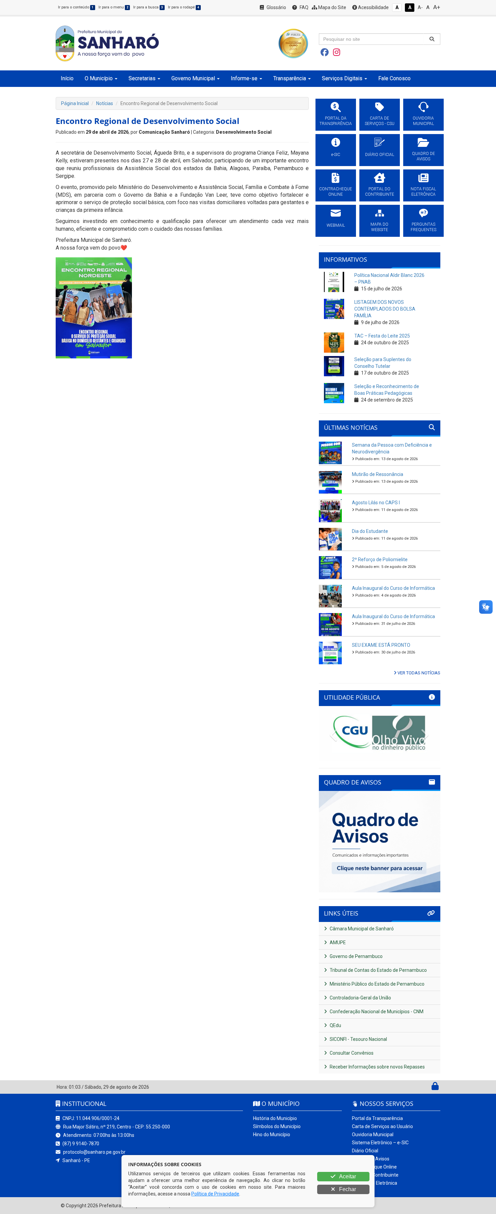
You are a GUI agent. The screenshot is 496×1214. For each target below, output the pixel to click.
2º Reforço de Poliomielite (380, 559)
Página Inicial (75, 103)
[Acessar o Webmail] (427, 1087)
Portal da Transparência (377, 1118)
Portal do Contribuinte (375, 1175)
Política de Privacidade (215, 1193)
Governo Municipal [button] (193, 78)
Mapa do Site (331, 7)
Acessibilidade (373, 7)
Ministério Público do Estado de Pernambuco (376, 984)
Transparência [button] (289, 78)
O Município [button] (99, 78)
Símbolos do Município (277, 1126)
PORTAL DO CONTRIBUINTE (379, 192)
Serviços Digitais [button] (342, 78)
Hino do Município (271, 1134)
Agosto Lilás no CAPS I (376, 502)
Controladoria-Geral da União (360, 997)
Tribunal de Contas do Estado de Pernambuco (378, 970)
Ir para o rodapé (183, 7)
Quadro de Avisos (370, 1158)
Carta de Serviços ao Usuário (382, 1126)
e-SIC (335, 154)
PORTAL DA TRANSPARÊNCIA (336, 121)
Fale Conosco (394, 78)
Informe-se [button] (244, 78)
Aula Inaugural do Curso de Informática (393, 588)
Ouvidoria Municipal (372, 1134)
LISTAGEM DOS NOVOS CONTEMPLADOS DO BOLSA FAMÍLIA (384, 308)
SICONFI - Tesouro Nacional (358, 1039)
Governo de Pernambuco (356, 956)
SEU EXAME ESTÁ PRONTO (381, 645)
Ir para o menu (113, 7)
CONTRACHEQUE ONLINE (335, 192)
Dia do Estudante (370, 531)
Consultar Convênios (351, 1053)
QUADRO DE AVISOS (423, 156)
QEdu (335, 1025)
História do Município (275, 1118)
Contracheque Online (374, 1167)
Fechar (347, 1189)
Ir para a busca (148, 7)
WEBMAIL (336, 225)
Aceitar (347, 1176)
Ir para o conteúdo (75, 7)
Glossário (276, 7)
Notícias (104, 103)
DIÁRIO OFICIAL (379, 154)
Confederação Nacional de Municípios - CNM (376, 1011)
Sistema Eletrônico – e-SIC (380, 1142)
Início (67, 78)
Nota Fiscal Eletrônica (374, 1183)
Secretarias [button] (142, 78)
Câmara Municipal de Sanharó (361, 928)
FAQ (303, 7)
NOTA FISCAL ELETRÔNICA (423, 192)
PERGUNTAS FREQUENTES (423, 227)
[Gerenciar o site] (435, 1087)
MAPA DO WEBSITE (379, 227)
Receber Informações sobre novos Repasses (377, 1066)
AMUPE (337, 942)
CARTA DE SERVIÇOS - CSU (379, 121)
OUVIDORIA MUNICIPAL (423, 121)
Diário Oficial (365, 1150)
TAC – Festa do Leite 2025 (382, 336)
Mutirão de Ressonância (377, 474)
